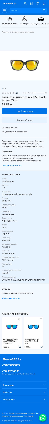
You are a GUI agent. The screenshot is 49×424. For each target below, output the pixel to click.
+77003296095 (11, 365)
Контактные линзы (9, 24)
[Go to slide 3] (5, 88)
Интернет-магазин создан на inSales (17, 421)
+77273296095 (10, 371)
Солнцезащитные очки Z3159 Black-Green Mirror (10, 341)
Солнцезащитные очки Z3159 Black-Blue (32, 341)
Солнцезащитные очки (23, 32)
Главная (5, 32)
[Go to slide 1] (2, 88)
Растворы (24, 24)
